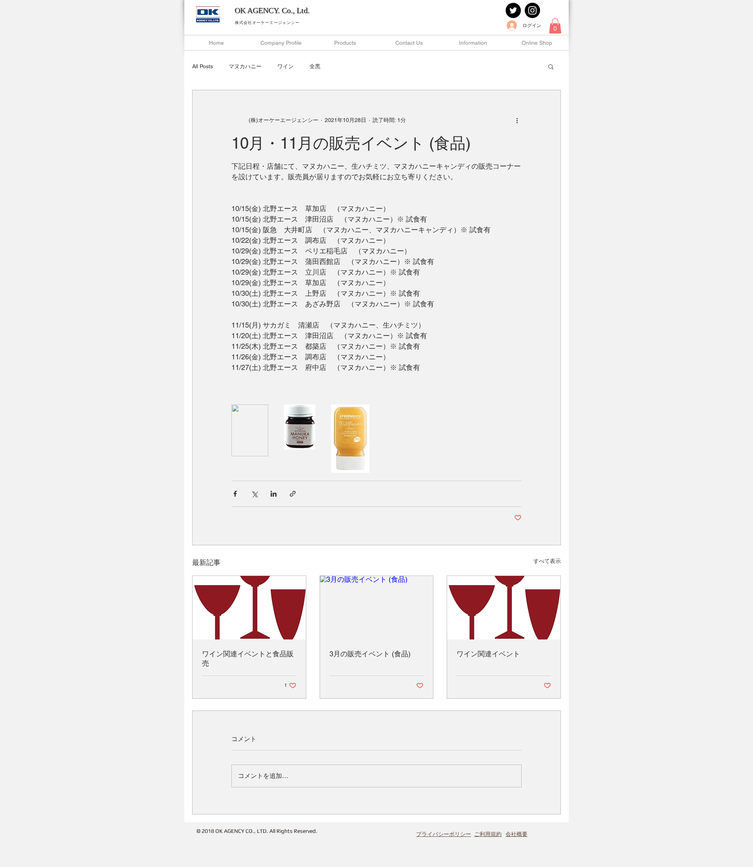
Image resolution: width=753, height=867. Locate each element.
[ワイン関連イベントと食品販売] (249, 607)
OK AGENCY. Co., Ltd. (272, 10)
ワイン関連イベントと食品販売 (248, 658)
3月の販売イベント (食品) (370, 654)
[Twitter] (513, 10)
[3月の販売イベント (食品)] (376, 607)
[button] (555, 25)
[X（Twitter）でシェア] (254, 493)
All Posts (202, 66)
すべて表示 (547, 561)
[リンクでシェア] (292, 493)
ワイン (285, 66)
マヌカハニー (245, 66)
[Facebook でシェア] (235, 493)
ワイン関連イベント (488, 654)
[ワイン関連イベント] (503, 607)
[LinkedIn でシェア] (273, 493)
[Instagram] (532, 10)
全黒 (314, 66)
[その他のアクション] (517, 120)
